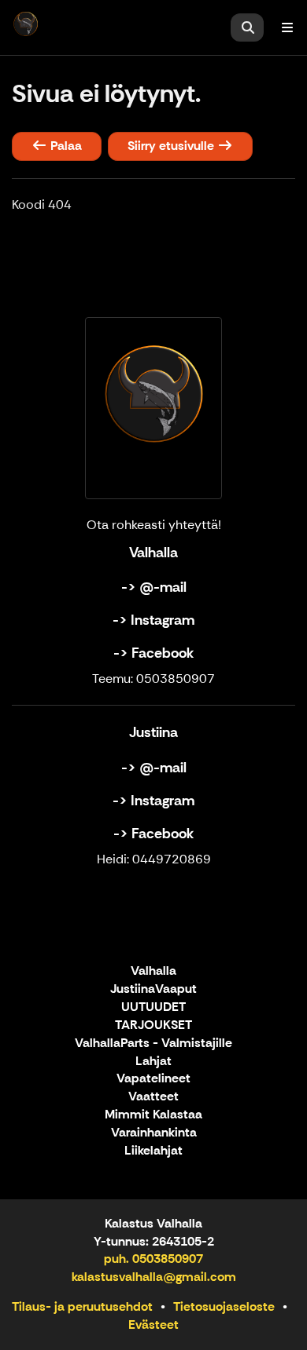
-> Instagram (153, 620)
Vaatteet (153, 1096)
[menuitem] (247, 27)
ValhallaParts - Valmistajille (153, 1043)
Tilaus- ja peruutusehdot (82, 1306)
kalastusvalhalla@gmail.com (154, 1276)
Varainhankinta (154, 1133)
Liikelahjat (153, 1151)
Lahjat (153, 1061)
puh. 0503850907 (153, 1258)
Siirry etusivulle (172, 145)
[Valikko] (287, 27)
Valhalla (153, 971)
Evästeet (153, 1324)
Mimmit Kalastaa (153, 1114)
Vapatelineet (153, 1078)
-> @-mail (154, 587)
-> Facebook (153, 653)
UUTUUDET (153, 1007)
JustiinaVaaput (153, 989)
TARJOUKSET (153, 1025)
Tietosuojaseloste (224, 1306)
